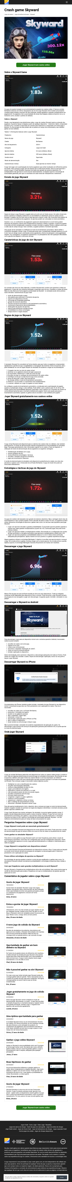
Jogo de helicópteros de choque (42, 1129)
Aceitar (62, 1177)
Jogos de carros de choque (17, 1127)
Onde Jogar (41, 1125)
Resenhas (48, 1125)
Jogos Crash (24, 1125)
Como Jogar (33, 1125)
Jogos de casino (8, 14)
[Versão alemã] (56, 24)
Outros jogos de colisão (26, 1131)
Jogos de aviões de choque (21, 14)
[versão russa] (43, 24)
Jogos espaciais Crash (60, 1129)
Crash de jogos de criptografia (36, 1127)
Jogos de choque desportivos (44, 1131)
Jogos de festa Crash (24, 1129)
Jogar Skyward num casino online (36, 65)
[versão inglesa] (47, 24)
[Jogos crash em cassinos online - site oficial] (6, 2)
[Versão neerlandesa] (65, 24)
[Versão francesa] (61, 24)
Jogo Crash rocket (11, 1129)
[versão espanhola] (52, 24)
